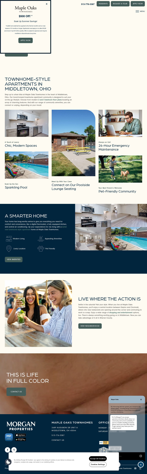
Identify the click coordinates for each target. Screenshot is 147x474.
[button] (25, 40)
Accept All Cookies (98, 458)
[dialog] (25, 27)
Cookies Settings (98, 464)
